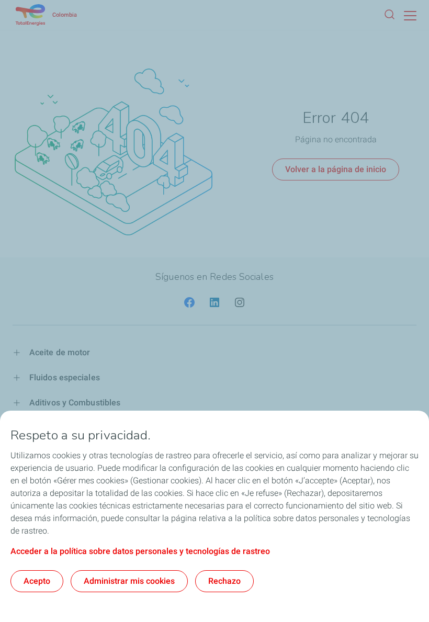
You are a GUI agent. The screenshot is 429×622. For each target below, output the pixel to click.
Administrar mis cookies (129, 581)
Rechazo (224, 581)
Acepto (37, 581)
